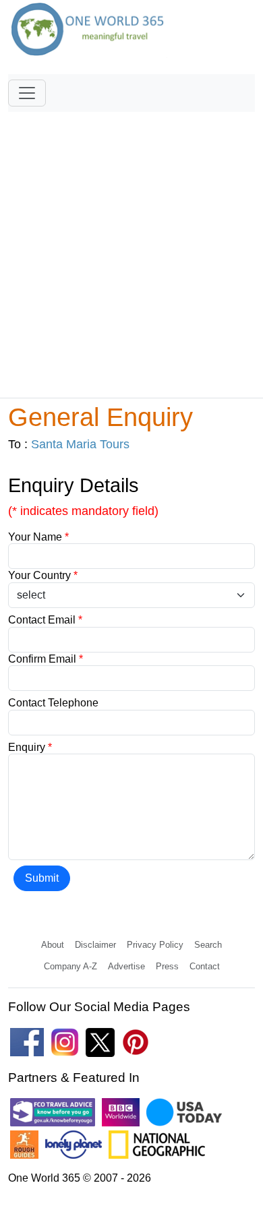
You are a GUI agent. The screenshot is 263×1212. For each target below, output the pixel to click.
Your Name (38, 537)
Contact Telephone (53, 702)
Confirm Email (45, 659)
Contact (204, 966)
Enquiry (30, 747)
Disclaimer (95, 945)
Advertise (126, 966)
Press (167, 966)
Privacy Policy (155, 945)
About (52, 945)
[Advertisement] (131, 248)
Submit (42, 878)
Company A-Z (70, 966)
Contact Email (45, 620)
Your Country (43, 575)
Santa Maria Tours (80, 444)
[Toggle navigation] (27, 93)
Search (208, 945)
